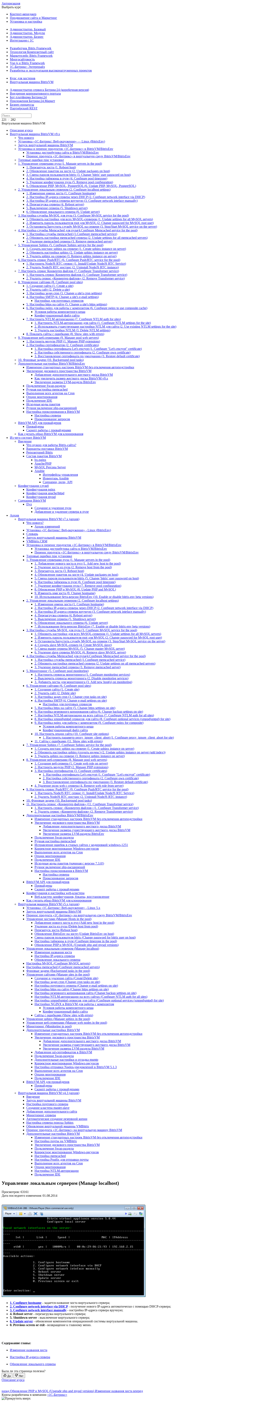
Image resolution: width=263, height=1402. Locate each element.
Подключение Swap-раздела (46, 386)
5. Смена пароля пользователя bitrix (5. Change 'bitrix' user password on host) (87, 578)
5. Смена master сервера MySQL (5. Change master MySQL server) (80, 648)
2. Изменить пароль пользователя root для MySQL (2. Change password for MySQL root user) (90, 223)
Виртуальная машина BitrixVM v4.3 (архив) (48, 1093)
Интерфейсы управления (60, 474)
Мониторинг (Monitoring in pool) (49, 1026)
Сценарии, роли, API (57, 482)
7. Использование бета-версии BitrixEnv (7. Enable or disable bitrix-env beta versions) (92, 626)
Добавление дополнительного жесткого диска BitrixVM (74, 374)
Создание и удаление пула (53, 508)
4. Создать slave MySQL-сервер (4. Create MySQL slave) (73, 645)
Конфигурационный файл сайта (57, 315)
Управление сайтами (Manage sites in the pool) (58, 974)
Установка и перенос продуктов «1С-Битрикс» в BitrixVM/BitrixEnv (65, 149)
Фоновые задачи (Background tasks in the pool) (58, 971)
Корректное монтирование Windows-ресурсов (67, 848)
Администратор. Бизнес (27, 36)
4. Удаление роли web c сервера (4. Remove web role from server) (79, 785)
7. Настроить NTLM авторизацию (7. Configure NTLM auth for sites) (73, 319)
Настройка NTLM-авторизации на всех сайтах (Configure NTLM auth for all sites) (91, 996)
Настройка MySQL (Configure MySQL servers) (58, 963)
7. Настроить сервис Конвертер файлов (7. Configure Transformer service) (68, 271)
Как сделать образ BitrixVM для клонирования (50, 434)
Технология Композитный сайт (32, 52)
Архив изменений (47, 526)
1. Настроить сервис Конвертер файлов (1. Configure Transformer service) (76, 274)
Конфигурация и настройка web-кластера (55, 893)
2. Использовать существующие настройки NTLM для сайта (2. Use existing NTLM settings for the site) (105, 326)
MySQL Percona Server (50, 467)
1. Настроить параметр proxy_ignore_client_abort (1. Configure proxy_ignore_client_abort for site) (108, 737)
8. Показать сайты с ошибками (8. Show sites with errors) (65, 334)
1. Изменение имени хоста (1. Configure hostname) (61, 193)
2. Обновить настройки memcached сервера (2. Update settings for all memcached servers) (87, 237)
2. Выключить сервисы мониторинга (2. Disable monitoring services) (81, 678)
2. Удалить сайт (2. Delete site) (55, 693)
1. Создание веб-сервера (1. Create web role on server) (71, 763)
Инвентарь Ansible (56, 478)
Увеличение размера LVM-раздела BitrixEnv (65, 382)
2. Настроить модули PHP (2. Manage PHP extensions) (71, 767)
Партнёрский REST (24, 108)
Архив (14, 515)
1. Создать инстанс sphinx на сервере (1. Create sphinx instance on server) (76, 249)
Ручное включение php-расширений (51, 408)
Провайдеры (35, 426)
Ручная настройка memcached (47, 389)
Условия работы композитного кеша (60, 311)
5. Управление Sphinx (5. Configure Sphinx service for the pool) (60, 245)
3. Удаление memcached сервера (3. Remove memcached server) (69, 241)
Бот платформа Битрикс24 (28, 97)
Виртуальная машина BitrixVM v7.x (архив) (48, 519)
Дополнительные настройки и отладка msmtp (66, 1059)
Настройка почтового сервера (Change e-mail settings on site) (76, 985)
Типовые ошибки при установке (41, 160)
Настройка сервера (48, 415)
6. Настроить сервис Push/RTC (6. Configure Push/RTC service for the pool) (69, 260)
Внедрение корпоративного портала (35, 93)
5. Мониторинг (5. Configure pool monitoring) (57, 671)
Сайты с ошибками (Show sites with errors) (64, 1015)
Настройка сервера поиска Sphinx (50, 1122)
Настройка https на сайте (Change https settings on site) (72, 989)
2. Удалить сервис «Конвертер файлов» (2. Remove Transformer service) (75, 278)
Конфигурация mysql (41, 497)
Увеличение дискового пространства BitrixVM (58, 371)
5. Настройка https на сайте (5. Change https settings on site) (75, 708)
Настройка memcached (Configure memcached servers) (63, 967)
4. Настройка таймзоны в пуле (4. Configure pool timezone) (66, 178)
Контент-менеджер (23, 14)
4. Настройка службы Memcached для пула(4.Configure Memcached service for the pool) (77, 230)
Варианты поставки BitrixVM (47, 448)
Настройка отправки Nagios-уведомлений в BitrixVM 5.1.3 (76, 1067)
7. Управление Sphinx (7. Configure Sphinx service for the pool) (69, 745)
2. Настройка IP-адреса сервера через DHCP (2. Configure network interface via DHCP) (85, 197)
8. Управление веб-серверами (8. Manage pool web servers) (66, 759)
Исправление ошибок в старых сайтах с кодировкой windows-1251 (81, 845)
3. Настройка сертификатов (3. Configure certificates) (71, 771)
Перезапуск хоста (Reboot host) (56, 930)
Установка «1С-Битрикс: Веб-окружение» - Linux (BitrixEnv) (68, 530)
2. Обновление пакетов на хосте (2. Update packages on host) (68, 171)
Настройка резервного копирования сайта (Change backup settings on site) (85, 993)
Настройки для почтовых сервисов (59, 300)
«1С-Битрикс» (57, 1394)
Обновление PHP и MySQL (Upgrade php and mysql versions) (77, 945)
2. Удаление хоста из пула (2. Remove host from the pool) (73, 567)
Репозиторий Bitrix (39, 452)
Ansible (40, 471)
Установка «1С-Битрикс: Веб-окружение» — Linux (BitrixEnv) (61, 141)
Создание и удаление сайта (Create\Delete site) (66, 978)
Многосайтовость (22, 59)
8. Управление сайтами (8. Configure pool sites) (50, 282)
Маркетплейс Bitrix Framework (31, 55)
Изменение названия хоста (53, 952)
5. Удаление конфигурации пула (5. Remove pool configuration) (69, 182)
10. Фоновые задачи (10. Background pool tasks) (51, 360)
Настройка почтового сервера (47, 1104)
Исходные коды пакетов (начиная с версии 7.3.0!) (69, 863)
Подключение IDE (39, 400)
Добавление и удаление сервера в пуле (62, 511)
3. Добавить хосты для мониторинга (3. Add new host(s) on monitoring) (83, 682)
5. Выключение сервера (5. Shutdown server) (57, 208)
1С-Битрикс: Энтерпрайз (27, 66)
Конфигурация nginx (40, 489)
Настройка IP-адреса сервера (55, 956)
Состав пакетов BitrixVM (44, 456)
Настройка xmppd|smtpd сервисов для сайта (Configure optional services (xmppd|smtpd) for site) (99, 1000)
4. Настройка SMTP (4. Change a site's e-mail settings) (62, 297)
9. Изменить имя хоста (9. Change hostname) (65, 593)
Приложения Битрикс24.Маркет (32, 101)
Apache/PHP (43, 463)
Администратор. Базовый (28, 29)
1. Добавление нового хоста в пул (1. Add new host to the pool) (78, 563)
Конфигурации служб (33, 485)
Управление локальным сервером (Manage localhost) (62, 948)
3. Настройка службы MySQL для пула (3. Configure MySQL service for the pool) (73, 215)
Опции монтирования (41, 397)
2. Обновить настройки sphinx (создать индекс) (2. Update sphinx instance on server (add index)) (100, 752)
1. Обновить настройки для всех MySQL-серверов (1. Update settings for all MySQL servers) (89, 219)
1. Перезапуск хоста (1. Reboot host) (51, 167)
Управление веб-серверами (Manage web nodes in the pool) (66, 1022)
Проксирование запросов (52, 419)
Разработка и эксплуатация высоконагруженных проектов (51, 70)
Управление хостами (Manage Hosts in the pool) (58, 919)
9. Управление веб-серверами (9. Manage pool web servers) (58, 337)
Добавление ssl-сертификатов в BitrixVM (63, 1052)
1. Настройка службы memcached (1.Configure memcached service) (71, 234)
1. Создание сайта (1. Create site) (57, 689)
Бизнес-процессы (22, 104)
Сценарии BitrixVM (32, 500)
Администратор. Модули (27, 33)
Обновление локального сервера (57, 959)
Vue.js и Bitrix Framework (27, 63)
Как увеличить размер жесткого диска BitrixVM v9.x (71, 378)
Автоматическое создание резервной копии (56, 1119)
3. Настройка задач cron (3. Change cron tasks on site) (71, 697)
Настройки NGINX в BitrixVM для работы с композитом (74, 1004)
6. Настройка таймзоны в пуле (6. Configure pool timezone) (75, 582)
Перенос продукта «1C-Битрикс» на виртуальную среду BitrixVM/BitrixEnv (79, 915)
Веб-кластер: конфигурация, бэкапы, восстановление (72, 896)
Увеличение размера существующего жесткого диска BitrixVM (86, 830)
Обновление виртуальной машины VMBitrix (57, 1126)
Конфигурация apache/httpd (45, 493)
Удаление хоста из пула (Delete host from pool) (66, 926)
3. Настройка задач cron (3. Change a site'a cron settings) (64, 293)
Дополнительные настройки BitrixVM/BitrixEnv (51, 363)
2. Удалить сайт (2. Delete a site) (48, 289)
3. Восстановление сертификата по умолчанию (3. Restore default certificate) (87, 356)
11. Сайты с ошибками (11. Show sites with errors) (69, 741)
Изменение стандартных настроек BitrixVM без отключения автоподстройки (80, 367)
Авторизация (11, 3)
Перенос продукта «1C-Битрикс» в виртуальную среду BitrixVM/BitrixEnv (78, 156)
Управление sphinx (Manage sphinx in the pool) (58, 1019)
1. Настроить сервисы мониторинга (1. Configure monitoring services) (82, 674)
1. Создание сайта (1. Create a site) (49, 286)
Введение (25, 441)
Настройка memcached (50, 1156)
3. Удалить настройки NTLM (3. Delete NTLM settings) (72, 330)
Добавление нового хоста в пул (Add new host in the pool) (74, 922)
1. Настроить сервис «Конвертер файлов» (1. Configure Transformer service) (87, 808)
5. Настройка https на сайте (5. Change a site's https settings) (66, 304)
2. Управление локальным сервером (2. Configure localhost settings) (64, 189)
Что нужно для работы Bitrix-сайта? (51, 445)
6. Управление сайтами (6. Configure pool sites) (58, 685)
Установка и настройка (26, 21)
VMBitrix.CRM (36, 541)
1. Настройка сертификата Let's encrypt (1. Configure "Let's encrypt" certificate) (88, 348)
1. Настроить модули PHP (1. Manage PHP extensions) (63, 341)
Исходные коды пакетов (43, 404)
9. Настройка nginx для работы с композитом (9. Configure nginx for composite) (89, 722)
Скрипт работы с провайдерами (48, 430)
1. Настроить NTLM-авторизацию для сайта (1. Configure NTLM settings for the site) (93, 323)
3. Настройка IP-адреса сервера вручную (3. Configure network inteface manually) (82, 200)
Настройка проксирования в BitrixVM (53, 411)
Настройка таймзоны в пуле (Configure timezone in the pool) (76, 941)
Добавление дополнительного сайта (51, 1111)
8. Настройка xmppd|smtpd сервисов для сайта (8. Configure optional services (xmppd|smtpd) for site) (102, 719)
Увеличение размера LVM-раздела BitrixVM (73, 1048)
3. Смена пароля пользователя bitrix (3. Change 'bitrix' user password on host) (78, 174)
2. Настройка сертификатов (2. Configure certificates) (62, 345)
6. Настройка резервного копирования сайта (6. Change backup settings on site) (89, 711)
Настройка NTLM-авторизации (57, 1170)
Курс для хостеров (22, 78)
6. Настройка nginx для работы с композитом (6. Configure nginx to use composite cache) (86, 308)
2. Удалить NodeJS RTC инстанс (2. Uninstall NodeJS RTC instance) (72, 267)
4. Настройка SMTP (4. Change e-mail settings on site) (71, 700)
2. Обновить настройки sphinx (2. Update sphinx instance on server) (72, 252)
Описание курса (21, 130)
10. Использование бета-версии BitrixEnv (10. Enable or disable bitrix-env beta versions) (94, 597)
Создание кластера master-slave (47, 1108)
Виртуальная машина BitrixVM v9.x (35, 134)
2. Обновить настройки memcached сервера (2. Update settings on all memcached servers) (95, 663)
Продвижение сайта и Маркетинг (33, 18)
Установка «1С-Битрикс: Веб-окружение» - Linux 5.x (63, 908)
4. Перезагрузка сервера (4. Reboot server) (55, 204)
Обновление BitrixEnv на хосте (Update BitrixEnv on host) (74, 933)
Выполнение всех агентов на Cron (50, 393)
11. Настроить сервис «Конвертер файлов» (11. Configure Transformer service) (79, 804)
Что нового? (35, 523)
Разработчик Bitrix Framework (30, 48)
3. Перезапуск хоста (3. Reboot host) (59, 571)
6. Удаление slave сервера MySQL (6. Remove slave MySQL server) (80, 652)
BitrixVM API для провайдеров (39, 423)
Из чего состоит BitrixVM (28, 437)
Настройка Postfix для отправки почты (62, 1159)
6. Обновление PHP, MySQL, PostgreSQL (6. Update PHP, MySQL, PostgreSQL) (81, 186)
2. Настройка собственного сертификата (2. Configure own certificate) (82, 352)
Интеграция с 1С (22, 40)
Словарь (32, 534)
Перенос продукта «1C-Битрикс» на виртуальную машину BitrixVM (74, 1130)
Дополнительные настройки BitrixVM (53, 1030)
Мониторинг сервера (41, 1115)
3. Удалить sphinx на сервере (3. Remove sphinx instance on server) (71, 256)
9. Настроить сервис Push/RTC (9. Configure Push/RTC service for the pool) (77, 789)
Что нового (26, 137)
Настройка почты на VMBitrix (56, 1141)
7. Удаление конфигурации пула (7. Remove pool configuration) (78, 585)
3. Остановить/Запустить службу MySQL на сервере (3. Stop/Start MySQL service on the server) (91, 226)
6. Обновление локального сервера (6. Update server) (63, 212)
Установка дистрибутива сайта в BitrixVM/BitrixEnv (62, 152)
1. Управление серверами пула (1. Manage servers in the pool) (60, 163)
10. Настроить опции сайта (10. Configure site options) (72, 734)
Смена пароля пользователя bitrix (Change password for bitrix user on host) (85, 937)
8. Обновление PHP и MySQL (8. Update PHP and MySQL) (75, 589)
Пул (29, 504)
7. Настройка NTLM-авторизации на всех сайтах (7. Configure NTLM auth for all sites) (94, 715)
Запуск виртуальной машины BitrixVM (45, 145)
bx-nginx (40, 460)
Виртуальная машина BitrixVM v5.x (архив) (48, 904)
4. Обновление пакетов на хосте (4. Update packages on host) (76, 574)
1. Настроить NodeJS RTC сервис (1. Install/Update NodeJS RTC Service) (76, 263)
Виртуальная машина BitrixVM (31, 82)
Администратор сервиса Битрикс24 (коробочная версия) (49, 90)
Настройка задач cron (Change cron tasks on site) (67, 982)
